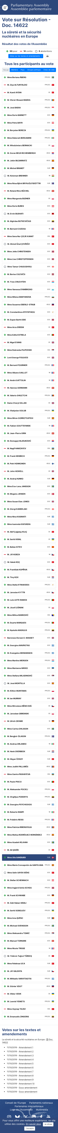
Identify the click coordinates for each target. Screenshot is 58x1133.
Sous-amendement (28, 1087)
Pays (23, 70)
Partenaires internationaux (29, 1106)
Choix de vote (48, 70)
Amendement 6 (26, 1067)
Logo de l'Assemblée (21, 1109)
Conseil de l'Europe (15, 1102)
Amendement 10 (26, 1083)
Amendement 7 (26, 1071)
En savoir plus (33, 1124)
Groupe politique (34, 70)
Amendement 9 (26, 1079)
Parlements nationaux (41, 1102)
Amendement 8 (26, 1075)
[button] (47, 56)
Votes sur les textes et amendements (25, 56)
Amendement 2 (26, 1051)
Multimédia (42, 1109)
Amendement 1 (26, 1047)
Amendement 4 (26, 1059)
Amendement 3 (26, 1055)
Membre (14, 70)
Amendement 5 (26, 1063)
